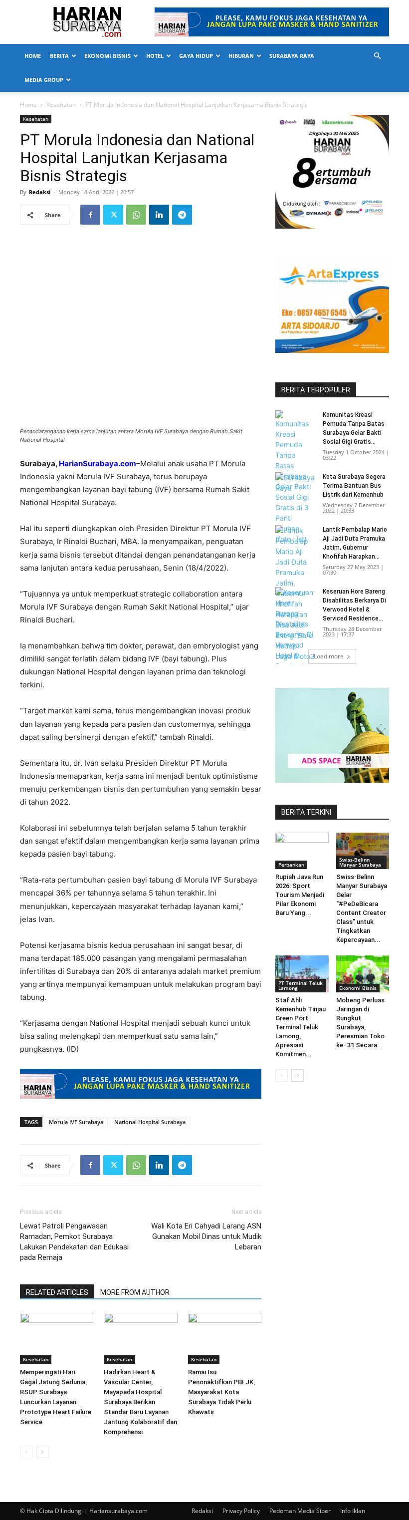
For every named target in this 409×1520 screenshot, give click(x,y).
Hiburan (241, 55)
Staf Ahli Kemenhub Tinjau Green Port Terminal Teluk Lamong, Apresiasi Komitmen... (300, 1027)
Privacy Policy (241, 1511)
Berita (59, 55)
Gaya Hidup (196, 55)
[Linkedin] (159, 215)
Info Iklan (352, 1511)
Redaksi (39, 192)
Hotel (155, 55)
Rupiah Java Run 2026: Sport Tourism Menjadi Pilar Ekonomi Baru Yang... (299, 894)
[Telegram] (182, 215)
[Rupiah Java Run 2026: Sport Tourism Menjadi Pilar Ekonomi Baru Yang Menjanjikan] (302, 851)
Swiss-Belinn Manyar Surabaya (360, 862)
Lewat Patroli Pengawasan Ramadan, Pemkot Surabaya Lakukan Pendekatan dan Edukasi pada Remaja (74, 1241)
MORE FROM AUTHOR (135, 1292)
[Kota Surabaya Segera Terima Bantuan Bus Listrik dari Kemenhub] (295, 486)
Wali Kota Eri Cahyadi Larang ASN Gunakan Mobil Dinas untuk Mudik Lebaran (206, 1236)
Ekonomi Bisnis (107, 55)
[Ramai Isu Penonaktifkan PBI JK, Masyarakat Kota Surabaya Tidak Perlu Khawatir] (224, 1338)
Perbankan (291, 864)
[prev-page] (26, 1452)
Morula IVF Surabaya (76, 1122)
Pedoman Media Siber (300, 1511)
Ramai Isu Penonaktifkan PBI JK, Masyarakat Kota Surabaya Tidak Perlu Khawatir (221, 1392)
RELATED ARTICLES (57, 1292)
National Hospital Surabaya (150, 1122)
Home (32, 55)
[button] (377, 56)
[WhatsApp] (136, 215)
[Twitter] (113, 215)
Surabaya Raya (291, 55)
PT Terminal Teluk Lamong (300, 985)
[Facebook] (90, 215)
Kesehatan (61, 104)
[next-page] (42, 1452)
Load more (329, 656)
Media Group (43, 79)
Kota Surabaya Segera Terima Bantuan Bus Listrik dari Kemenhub (354, 485)
